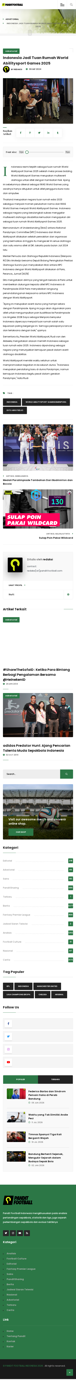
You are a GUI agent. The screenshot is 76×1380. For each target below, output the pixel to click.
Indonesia (12, 402)
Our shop (21, 832)
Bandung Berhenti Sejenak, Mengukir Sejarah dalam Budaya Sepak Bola (45, 1157)
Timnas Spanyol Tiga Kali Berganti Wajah (45, 1136)
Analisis (7, 932)
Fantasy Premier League (16, 914)
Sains (6, 878)
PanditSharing (11, 887)
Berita (6, 905)
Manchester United (47, 986)
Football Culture (12, 941)
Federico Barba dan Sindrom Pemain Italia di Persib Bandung (47, 1095)
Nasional (8, 950)
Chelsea (43, 994)
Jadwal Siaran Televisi (15, 923)
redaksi (48, 559)
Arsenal (59, 994)
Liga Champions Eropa (18, 994)
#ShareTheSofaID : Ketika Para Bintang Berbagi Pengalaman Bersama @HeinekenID (36, 674)
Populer (20, 1079)
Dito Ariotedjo (15, 410)
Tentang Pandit (16, 1336)
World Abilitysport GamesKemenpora (46, 402)
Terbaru (7, 896)
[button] (8, 118)
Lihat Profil (16, 585)
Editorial (7, 860)
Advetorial (12, 19)
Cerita (6, 959)
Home (10, 1331)
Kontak (11, 1341)
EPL (8, 986)
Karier (10, 1346)
